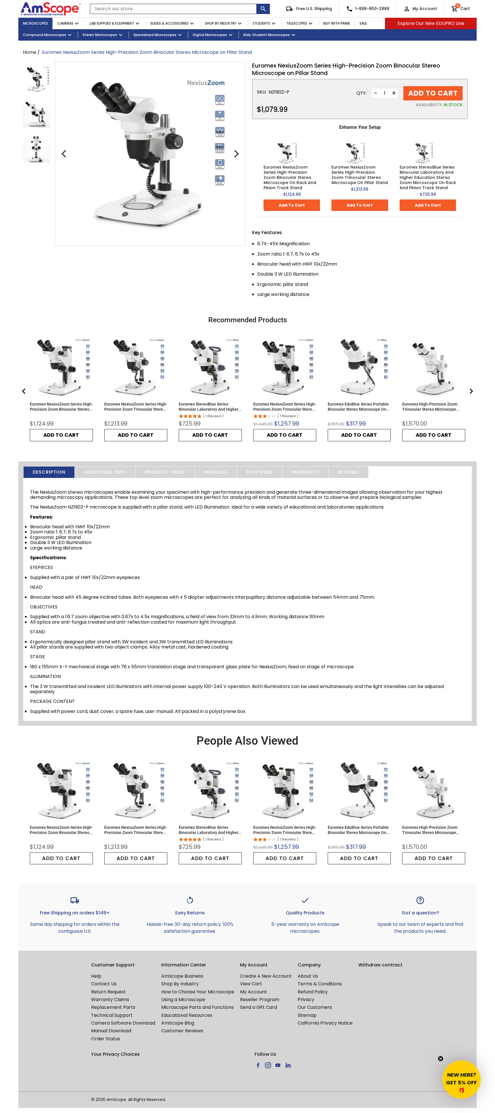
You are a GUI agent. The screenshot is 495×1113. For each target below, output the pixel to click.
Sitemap (307, 1015)
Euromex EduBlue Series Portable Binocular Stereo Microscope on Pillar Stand (358, 407)
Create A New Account (266, 976)
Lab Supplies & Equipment (112, 23)
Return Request (108, 992)
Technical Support (112, 1015)
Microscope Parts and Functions (197, 1007)
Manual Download (111, 1030)
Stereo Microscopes (99, 34)
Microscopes (35, 23)
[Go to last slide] (24, 391)
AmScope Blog (177, 1023)
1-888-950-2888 (372, 8)
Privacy (306, 999)
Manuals (215, 472)
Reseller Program (259, 999)
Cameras (65, 23)
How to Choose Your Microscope (197, 992)
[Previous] (64, 154)
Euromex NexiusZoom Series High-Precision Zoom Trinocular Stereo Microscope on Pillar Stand (359, 175)
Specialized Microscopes (154, 34)
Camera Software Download (123, 1023)
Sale (363, 23)
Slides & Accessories (169, 23)
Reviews (348, 472)
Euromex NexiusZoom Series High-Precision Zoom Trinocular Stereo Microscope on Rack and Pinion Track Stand (284, 407)
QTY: (361, 93)
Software (259, 472)
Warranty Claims (110, 999)
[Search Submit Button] (263, 9)
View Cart (251, 983)
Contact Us (104, 983)
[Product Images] (36, 79)
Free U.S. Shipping (313, 8)
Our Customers (315, 1007)
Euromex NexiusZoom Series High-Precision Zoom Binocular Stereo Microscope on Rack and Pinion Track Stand (290, 177)
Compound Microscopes (44, 34)
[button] (461, 1079)
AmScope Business (182, 976)
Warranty (305, 472)
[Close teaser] (440, 1058)
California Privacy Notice (325, 1023)
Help (96, 976)
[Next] (235, 154)
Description (49, 472)
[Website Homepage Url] (51, 8)
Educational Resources (186, 1015)
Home (29, 52)
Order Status (105, 1038)
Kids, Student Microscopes (266, 34)
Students (261, 23)
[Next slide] (471, 391)
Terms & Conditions (320, 983)
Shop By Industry (220, 23)
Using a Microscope (183, 999)
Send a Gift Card (258, 1007)
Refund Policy (313, 992)
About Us (308, 976)
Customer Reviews (182, 1030)
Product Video (165, 472)
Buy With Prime (336, 23)
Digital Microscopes (210, 34)
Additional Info (105, 472)
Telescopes (296, 23)
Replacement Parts (113, 1007)
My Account (424, 8)
